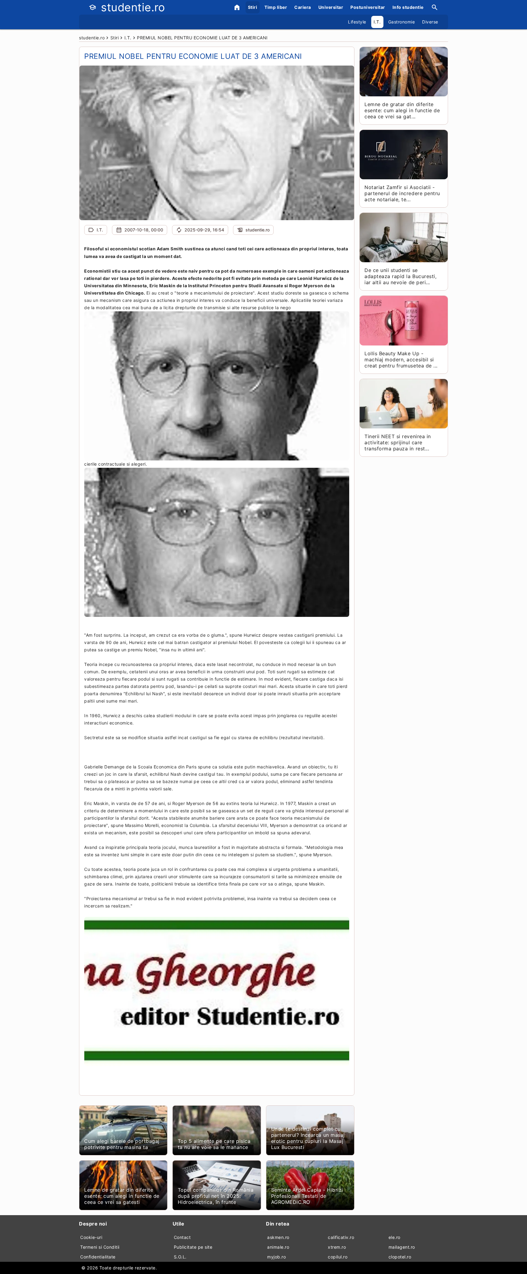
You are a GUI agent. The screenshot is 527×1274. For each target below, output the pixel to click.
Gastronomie (401, 21)
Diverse (430, 21)
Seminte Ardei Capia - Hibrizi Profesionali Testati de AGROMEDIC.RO (307, 1196)
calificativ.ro (341, 1237)
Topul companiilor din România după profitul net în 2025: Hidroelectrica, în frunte (216, 1196)
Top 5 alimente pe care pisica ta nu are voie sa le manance (214, 1144)
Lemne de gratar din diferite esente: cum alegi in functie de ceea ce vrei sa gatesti (122, 1196)
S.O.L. (180, 1256)
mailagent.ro (402, 1247)
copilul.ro (337, 1256)
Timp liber (275, 7)
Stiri (252, 7)
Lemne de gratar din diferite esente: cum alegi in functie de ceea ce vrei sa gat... (402, 110)
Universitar (330, 7)
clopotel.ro (400, 1256)
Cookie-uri (91, 1237)
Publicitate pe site (193, 1247)
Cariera (302, 7)
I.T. (377, 21)
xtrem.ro (337, 1247)
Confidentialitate (98, 1256)
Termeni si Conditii (100, 1247)
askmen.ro (278, 1237)
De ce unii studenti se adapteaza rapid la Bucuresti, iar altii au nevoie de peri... (400, 276)
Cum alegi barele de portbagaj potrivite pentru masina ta (122, 1144)
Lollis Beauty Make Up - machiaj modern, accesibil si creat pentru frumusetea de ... (400, 359)
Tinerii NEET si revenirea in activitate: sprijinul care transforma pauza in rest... (397, 442)
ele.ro (394, 1237)
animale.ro (278, 1247)
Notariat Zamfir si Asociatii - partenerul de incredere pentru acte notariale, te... (402, 193)
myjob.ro (276, 1256)
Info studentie (408, 7)
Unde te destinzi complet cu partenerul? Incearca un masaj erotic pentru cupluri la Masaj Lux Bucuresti (308, 1138)
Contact (182, 1237)
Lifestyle (357, 21)
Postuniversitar (367, 7)
